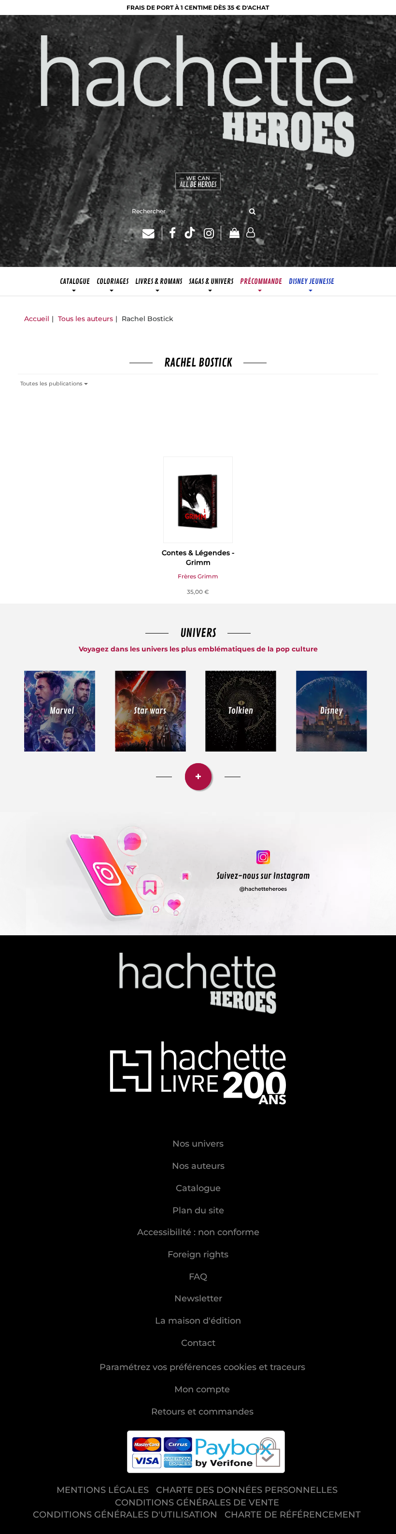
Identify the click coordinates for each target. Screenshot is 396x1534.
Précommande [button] (261, 281)
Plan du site (198, 1210)
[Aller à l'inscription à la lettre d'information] (152, 233)
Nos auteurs (198, 1166)
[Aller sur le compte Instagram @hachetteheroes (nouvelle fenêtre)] (198, 873)
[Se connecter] (250, 232)
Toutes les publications (52, 383)
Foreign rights (198, 1254)
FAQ (198, 1276)
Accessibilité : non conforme (198, 1232)
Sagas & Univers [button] (211, 281)
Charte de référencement (293, 1514)
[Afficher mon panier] (233, 234)
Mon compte (202, 1389)
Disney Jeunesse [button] (311, 281)
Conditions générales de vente (197, 1502)
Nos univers (198, 1143)
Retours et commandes (202, 1411)
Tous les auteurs (85, 318)
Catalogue (198, 1188)
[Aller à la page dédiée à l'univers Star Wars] (150, 711)
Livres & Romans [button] (158, 281)
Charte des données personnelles (247, 1490)
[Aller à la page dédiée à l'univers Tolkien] (240, 711)
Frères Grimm (198, 576)
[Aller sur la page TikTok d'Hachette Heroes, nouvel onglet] (190, 233)
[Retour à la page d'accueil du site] (198, 98)
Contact (198, 1343)
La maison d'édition (198, 1320)
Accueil (36, 318)
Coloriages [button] (112, 281)
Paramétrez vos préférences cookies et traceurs (202, 1367)
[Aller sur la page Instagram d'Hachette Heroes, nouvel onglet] (213, 233)
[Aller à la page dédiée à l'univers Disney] (331, 711)
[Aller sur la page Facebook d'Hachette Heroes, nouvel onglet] (172, 233)
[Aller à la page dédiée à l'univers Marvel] (59, 711)
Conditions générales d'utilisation (125, 1514)
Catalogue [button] (75, 281)
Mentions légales (103, 1490)
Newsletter (198, 1298)
